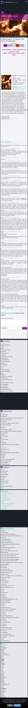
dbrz (2, 169)
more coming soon (6, 464)
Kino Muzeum (4, 476)
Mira (2, 437)
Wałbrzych (3, 691)
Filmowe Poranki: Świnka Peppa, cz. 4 (9, 547)
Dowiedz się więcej (20, 702)
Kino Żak (2, 477)
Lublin (2, 668)
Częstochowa (4, 653)
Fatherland (3, 545)
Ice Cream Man (4, 386)
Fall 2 (2, 441)
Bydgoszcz (3, 649)
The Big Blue (3, 619)
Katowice (3, 664)
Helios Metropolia (4, 474)
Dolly (2, 373)
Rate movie (8, 119)
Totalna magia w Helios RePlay (7, 635)
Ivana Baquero (16, 89)
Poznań (2, 674)
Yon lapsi (3, 434)
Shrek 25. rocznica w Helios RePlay (8, 609)
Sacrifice (2, 346)
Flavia (2, 368)
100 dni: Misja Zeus (5, 449)
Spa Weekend (4, 442)
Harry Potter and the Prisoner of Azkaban (10, 559)
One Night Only (4, 378)
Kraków (2, 667)
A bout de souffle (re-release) (7, 382)
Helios (2, 488)
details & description (15, 36)
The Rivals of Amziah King (6, 379)
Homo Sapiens (4, 565)
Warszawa (3, 690)
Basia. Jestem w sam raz (6, 540)
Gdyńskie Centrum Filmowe (7, 486)
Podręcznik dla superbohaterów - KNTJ (9, 599)
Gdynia (2, 660)
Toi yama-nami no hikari (6, 389)
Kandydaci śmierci (4, 387)
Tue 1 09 (23, 45)
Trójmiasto (3, 688)
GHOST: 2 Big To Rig (5, 549)
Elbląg (2, 656)
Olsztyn (2, 671)
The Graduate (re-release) (6, 429)
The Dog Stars (4, 416)
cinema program (7, 36)
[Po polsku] (26, 1)
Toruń (2, 687)
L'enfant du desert (5, 353)
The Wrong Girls (4, 364)
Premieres (6, 341)
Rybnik (2, 678)
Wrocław (2, 692)
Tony (2, 446)
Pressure (2, 457)
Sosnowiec (3, 682)
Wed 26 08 (5, 45)
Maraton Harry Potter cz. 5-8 (7, 587)
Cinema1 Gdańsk (4, 471)
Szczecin (2, 685)
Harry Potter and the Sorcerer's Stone (9, 560)
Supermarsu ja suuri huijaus (7, 376)
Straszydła (4, 508)
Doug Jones (17, 88)
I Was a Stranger (4, 436)
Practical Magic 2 (4, 462)
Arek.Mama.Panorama (5, 345)
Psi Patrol (4, 495)
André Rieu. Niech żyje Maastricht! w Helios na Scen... (12, 535)
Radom (2, 675)
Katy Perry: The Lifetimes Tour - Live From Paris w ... (12, 575)
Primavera (3, 363)
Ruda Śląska (3, 677)
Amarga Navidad (4, 414)
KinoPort (3, 479)
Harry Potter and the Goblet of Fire (8, 555)
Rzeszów (3, 680)
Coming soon (7, 411)
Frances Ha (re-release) (6, 350)
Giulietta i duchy (4, 552)
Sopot (2, 681)
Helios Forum (4, 472)
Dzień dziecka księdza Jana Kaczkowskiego (10, 452)
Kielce (2, 666)
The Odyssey (4, 496)
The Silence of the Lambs (6, 629)
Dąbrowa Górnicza (5, 654)
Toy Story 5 (3, 637)
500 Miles (3, 427)
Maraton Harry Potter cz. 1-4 (7, 585)
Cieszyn (2, 652)
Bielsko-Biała (3, 647)
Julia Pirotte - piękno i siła (6, 419)
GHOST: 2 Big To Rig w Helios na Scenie (9, 550)
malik (2, 217)
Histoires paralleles (5, 369)
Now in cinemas (8, 529)
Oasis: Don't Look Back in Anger (8, 459)
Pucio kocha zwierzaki (5, 361)
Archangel (3, 210)
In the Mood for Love (5, 569)
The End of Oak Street (5, 371)
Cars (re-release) (4, 432)
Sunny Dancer (4, 421)
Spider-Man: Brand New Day (8, 493)
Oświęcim (3, 673)
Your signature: (4, 328)
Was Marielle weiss (5, 359)
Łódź (2, 670)
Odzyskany (3, 374)
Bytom (2, 650)
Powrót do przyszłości (5, 600)
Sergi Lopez (23, 88)
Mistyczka (3, 455)
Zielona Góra (3, 697)
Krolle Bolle (3, 351)
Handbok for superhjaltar (6, 461)
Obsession (3, 594)
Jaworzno (3, 663)
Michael (2, 589)
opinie (24, 36)
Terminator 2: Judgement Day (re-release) (10, 423)
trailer (21, 36)
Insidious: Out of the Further (7, 356)
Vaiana (2, 639)
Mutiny (2, 348)
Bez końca (3, 451)
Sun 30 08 (17, 45)
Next (21, 309)
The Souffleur (4, 630)
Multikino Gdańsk (4, 481)
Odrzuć (10, 705)
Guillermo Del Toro (9, 18)
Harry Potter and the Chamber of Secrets (10, 554)
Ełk (1, 657)
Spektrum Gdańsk (4, 482)
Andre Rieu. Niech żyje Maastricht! (8, 534)
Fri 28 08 (11, 45)
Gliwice (2, 661)
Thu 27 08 (8, 45)
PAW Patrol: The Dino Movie (7, 391)
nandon (2, 231)
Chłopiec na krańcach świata (7, 542)
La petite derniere (4, 439)
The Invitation (4, 624)
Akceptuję (17, 705)
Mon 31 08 (20, 45)
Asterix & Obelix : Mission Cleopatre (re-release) (11, 431)
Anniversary (3, 537)
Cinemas (6, 467)
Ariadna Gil (21, 89)
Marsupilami (3, 454)
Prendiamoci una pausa (6, 424)
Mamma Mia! (3, 584)
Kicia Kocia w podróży (5, 577)
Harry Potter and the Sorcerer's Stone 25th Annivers (12, 418)
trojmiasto (11, 2)
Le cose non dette (5, 582)
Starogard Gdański (5, 684)
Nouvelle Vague (4, 358)
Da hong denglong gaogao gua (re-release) (10, 544)
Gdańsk (2, 659)
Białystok (3, 646)
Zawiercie (3, 695)
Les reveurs (3, 355)
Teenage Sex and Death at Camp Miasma (10, 444)
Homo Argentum (4, 384)
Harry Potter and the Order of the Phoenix (10, 557)
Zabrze (2, 694)
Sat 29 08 (14, 45)
